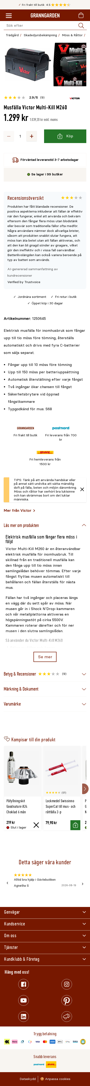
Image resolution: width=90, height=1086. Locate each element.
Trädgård (12, 35)
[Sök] (81, 26)
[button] (62, 5)
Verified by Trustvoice (23, 282)
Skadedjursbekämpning (40, 35)
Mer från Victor (17, 510)
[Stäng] (82, 490)
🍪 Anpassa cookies (55, 1079)
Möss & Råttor (72, 35)
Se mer (45, 656)
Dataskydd (28, 1079)
